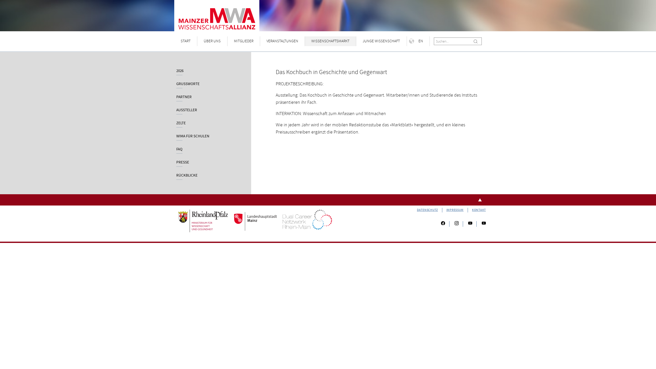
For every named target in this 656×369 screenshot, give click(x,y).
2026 (179, 70)
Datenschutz (427, 210)
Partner (184, 97)
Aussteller (186, 110)
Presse (182, 162)
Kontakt (479, 210)
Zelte (181, 123)
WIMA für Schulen (192, 136)
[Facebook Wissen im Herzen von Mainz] (443, 224)
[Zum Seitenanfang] (328, 200)
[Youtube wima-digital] (482, 224)
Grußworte (188, 83)
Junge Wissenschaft (381, 41)
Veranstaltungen (282, 41)
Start (186, 41)
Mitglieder (243, 41)
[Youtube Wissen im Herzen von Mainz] (470, 224)
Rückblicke (187, 175)
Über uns (212, 41)
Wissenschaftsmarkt (330, 41)
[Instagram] (456, 224)
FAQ (179, 149)
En (420, 41)
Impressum (455, 210)
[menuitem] (185, 41)
